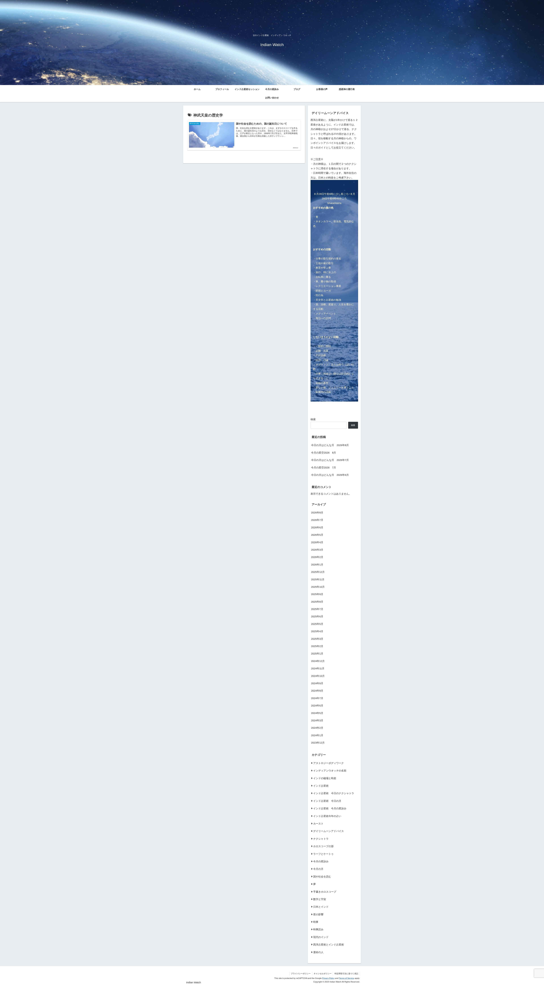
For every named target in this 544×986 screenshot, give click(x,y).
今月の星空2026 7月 (323, 467)
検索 (313, 419)
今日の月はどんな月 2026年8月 (330, 445)
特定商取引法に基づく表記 (346, 973)
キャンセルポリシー (323, 973)
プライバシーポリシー (301, 973)
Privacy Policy (328, 978)
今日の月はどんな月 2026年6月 (330, 475)
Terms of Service (346, 978)
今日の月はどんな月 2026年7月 (330, 460)
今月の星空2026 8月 (323, 452)
